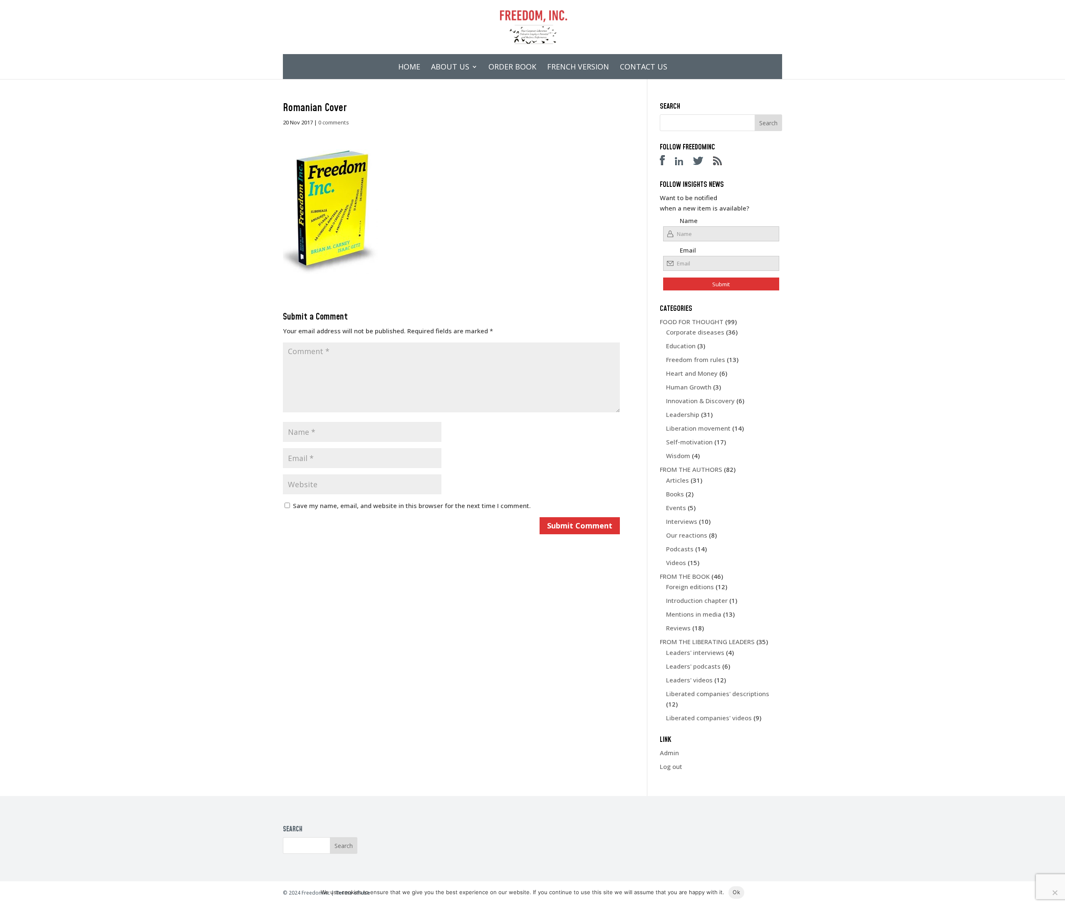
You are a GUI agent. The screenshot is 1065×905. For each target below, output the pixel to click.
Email (688, 250)
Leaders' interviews (695, 652)
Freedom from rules (695, 359)
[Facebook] (666, 163)
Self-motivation (689, 442)
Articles (677, 480)
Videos (676, 562)
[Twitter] (702, 163)
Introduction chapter (697, 600)
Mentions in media (693, 614)
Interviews (681, 521)
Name (689, 220)
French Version (578, 68)
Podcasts (679, 549)
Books (675, 494)
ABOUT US (450, 68)
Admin (669, 753)
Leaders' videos (689, 680)
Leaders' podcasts (693, 666)
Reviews (678, 628)
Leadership (682, 414)
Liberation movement (698, 428)
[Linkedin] (683, 163)
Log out (671, 766)
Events (676, 507)
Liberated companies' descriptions (717, 693)
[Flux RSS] (721, 163)
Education (681, 346)
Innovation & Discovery (700, 401)
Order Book (512, 68)
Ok (736, 892)
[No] (1054, 892)
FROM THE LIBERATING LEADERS (707, 641)
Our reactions (686, 535)
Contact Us (643, 68)
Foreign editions (690, 587)
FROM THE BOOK (685, 576)
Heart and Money (692, 373)
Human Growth (688, 387)
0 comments (333, 122)
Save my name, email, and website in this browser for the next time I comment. (412, 505)
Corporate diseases (695, 332)
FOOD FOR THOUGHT (691, 321)
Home (409, 68)
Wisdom (678, 455)
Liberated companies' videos (709, 718)
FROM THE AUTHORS (691, 469)
